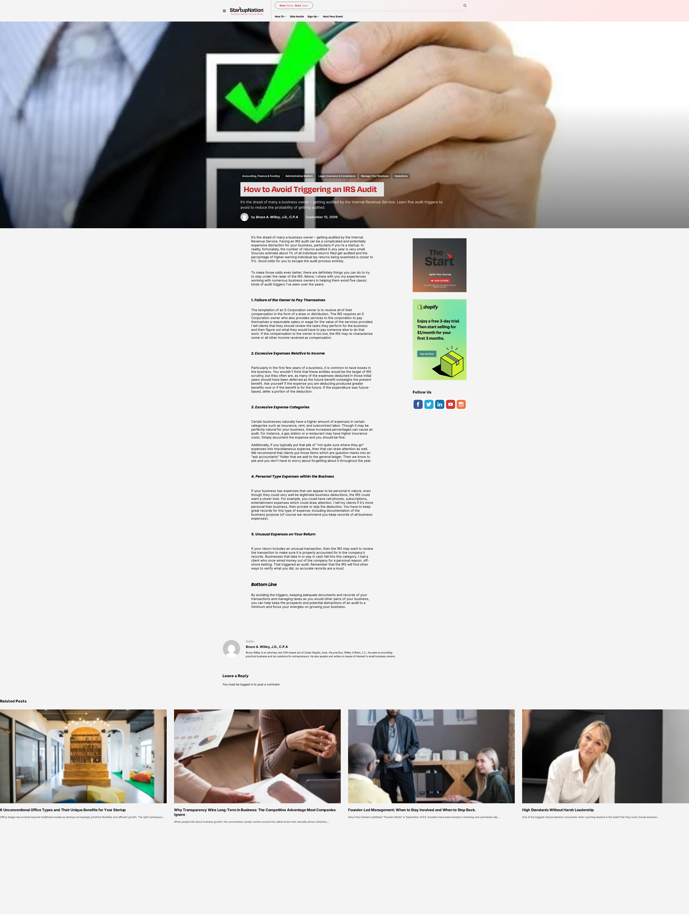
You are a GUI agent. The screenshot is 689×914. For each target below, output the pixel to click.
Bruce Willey (253, 652)
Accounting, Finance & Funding (261, 175)
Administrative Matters (299, 175)
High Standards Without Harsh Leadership (558, 810)
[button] (224, 11)
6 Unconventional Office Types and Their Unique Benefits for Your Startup (63, 810)
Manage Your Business (375, 175)
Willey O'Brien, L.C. (355, 652)
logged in (246, 684)
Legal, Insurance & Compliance (336, 175)
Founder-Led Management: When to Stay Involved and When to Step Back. (412, 810)
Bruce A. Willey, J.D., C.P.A (267, 647)
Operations (401, 175)
